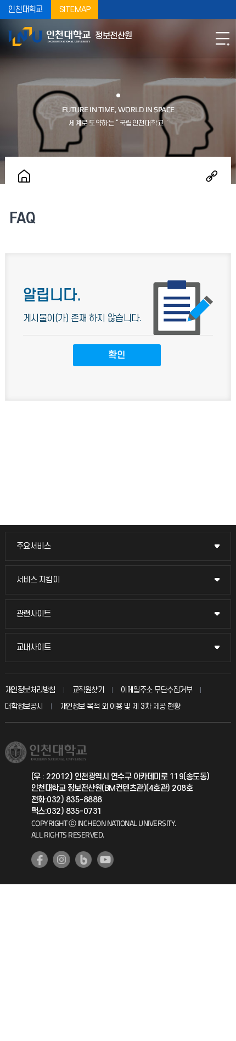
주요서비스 (33, 546)
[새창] (39, 859)
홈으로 (24, 176)
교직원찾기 (88, 690)
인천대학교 (25, 9)
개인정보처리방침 (30, 690)
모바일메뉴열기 (222, 38)
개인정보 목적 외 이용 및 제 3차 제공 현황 (120, 706)
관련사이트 (33, 614)
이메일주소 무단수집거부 (156, 690)
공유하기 (212, 176)
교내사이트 (33, 647)
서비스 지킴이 (38, 580)
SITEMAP (75, 9)
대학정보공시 (24, 706)
